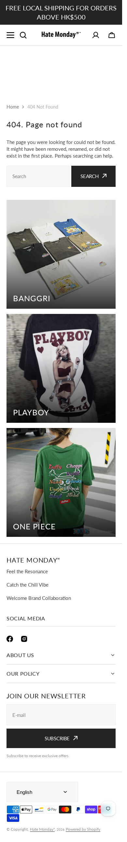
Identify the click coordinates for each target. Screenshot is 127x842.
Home (13, 107)
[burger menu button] (10, 35)
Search (89, 176)
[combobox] (38, 176)
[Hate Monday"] (61, 35)
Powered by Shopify (83, 829)
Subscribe (57, 738)
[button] (112, 35)
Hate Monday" (42, 829)
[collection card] (61, 254)
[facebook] (10, 639)
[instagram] (24, 639)
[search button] (23, 35)
